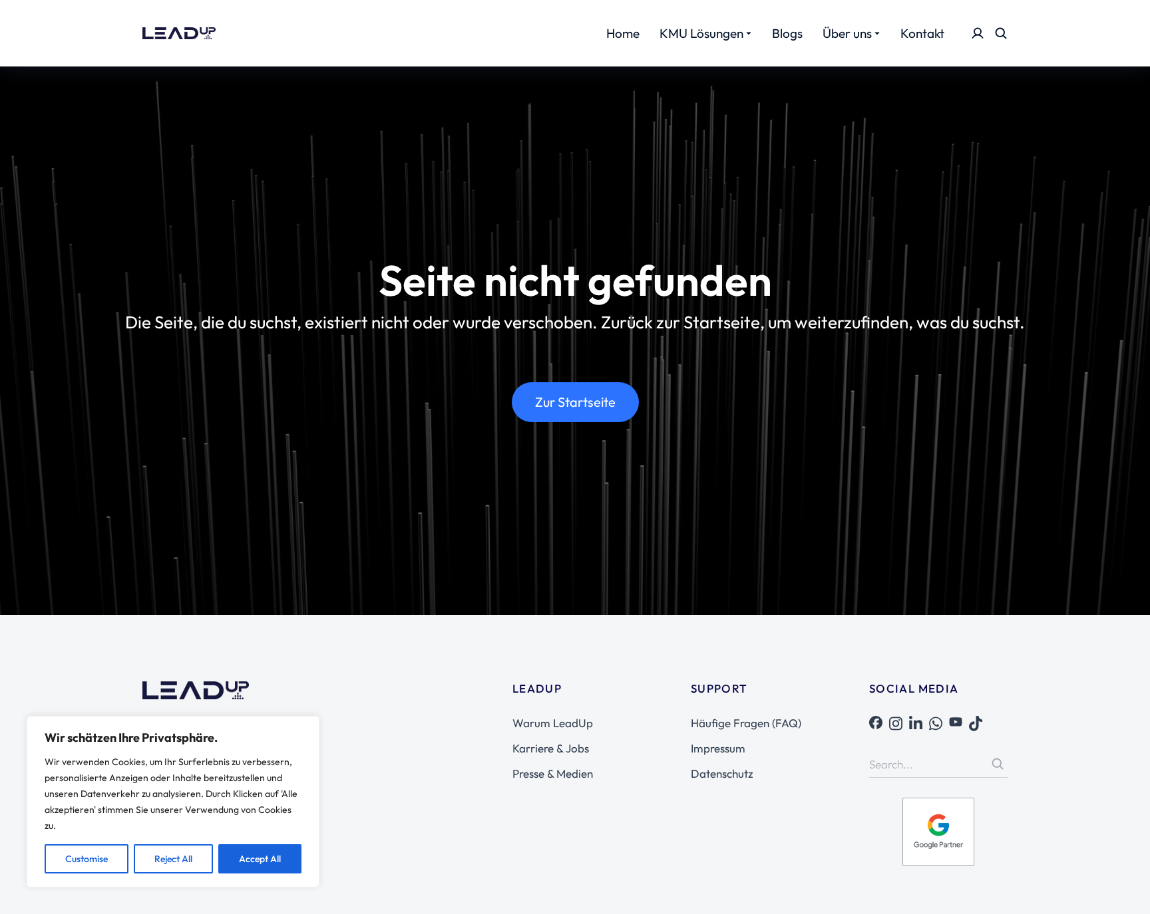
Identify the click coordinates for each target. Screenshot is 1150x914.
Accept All (260, 859)
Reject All (173, 859)
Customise (86, 859)
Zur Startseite (575, 402)
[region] (173, 801)
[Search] (998, 764)
